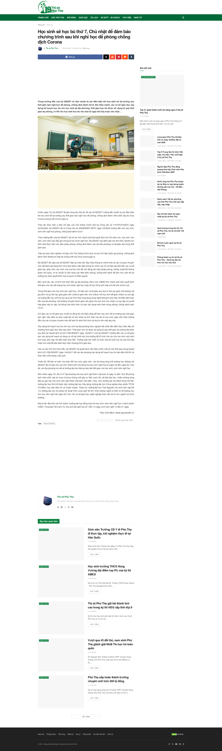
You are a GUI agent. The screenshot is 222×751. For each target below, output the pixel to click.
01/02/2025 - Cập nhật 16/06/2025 (169, 249)
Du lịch (94, 17)
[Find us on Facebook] (169, 744)
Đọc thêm (95, 553)
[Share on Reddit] (125, 56)
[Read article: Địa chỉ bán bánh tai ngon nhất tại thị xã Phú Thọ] (147, 218)
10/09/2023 (92, 541)
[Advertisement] (86, 82)
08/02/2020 (67, 48)
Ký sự (78, 734)
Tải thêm (86, 717)
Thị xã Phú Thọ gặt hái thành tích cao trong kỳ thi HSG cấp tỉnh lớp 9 (110, 605)
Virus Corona (49, 423)
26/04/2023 (92, 578)
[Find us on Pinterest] (180, 744)
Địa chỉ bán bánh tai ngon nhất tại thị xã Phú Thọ (168, 215)
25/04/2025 (162, 237)
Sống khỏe (87, 734)
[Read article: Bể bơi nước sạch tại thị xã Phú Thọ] (147, 247)
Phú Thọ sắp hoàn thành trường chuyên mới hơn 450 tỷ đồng (108, 679)
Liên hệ (110, 734)
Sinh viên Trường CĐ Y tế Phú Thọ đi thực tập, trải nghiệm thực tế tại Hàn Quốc (110, 533)
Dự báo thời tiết (99, 734)
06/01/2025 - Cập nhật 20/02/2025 (169, 266)
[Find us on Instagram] (183, 744)
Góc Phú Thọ (57, 17)
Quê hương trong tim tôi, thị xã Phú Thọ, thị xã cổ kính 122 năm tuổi (170, 231)
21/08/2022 (92, 652)
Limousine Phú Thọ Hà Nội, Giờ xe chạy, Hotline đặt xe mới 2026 (169, 140)
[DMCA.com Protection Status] (177, 734)
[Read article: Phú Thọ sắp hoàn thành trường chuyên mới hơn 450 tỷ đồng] (61, 691)
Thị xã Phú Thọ (52, 48)
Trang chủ (43, 17)
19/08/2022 (92, 685)
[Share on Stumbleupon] (112, 56)
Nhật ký (138, 17)
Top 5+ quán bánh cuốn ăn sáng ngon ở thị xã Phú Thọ (161, 111)
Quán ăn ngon (148, 77)
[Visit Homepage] (50, 7)
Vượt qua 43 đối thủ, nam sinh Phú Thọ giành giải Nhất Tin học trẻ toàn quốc (110, 644)
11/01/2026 (144, 116)
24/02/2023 (92, 611)
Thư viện (127, 17)
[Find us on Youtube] (176, 744)
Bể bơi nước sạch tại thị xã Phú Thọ (169, 244)
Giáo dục (83, 17)
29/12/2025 (162, 175)
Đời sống (71, 17)
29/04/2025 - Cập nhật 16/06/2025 (169, 220)
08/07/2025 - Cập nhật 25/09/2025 (169, 208)
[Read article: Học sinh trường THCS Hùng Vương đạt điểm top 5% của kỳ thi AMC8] (61, 580)
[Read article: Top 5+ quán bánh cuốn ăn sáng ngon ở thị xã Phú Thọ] (162, 91)
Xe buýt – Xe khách (110, 17)
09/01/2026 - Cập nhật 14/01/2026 (169, 146)
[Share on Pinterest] (119, 56)
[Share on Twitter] (106, 56)
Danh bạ (41, 734)
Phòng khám (51, 734)
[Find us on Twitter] (173, 744)
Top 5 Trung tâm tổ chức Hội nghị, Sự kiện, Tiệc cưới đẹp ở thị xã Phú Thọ (170, 154)
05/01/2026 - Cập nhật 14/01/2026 (169, 161)
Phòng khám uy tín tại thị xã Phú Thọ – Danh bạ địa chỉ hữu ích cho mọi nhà (169, 260)
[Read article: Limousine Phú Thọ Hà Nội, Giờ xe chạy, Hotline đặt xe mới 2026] (147, 141)
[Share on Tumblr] (131, 56)
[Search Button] (183, 17)
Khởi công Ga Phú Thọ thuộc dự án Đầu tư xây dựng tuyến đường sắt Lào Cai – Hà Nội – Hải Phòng (170, 185)
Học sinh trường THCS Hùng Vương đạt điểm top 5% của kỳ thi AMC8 (109, 570)
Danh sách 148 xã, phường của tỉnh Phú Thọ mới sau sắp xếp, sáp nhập (170, 202)
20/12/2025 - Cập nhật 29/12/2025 (169, 193)
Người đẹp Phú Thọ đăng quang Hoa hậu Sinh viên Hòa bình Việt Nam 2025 (170, 169)
